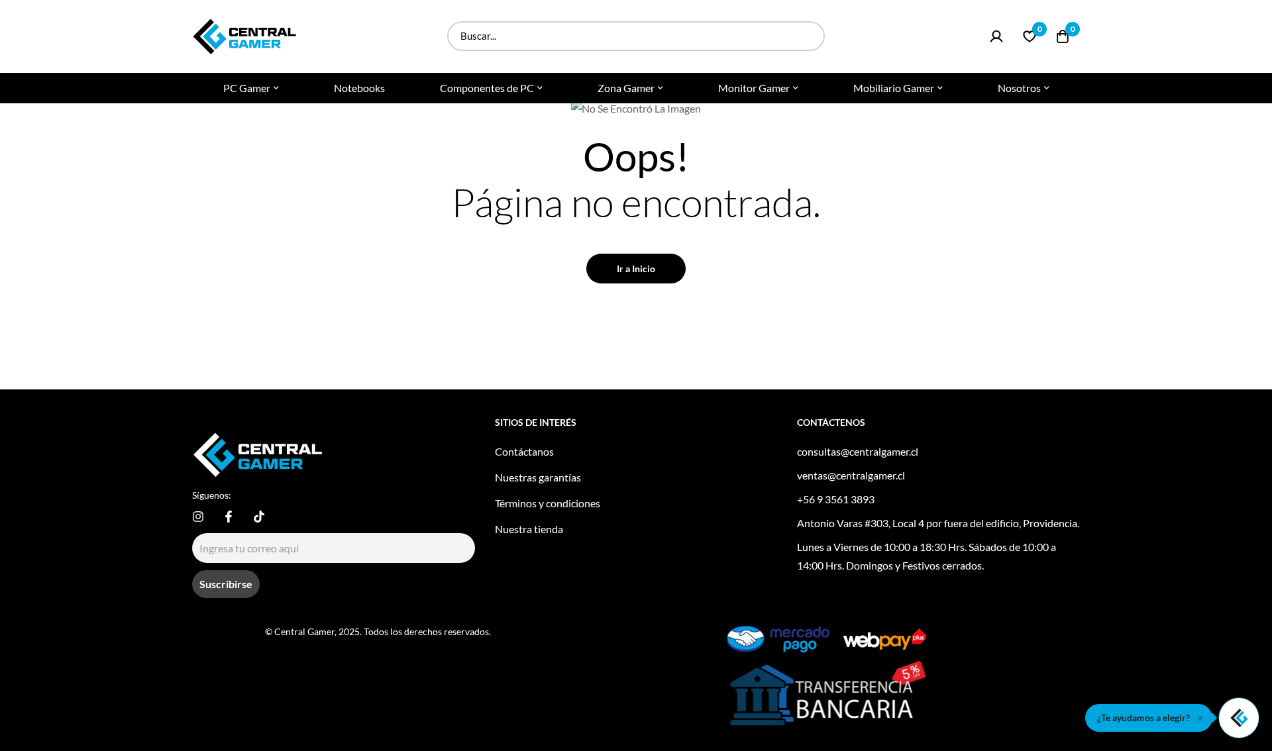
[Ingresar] (996, 36)
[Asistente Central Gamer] (1239, 718)
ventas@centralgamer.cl (851, 475)
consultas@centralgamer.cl (857, 451)
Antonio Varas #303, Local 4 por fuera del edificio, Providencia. (938, 523)
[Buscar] (810, 36)
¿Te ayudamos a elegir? (1143, 717)
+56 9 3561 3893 (835, 499)
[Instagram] (198, 517)
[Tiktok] (259, 517)
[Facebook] (229, 517)
